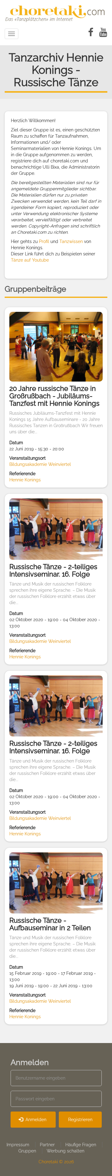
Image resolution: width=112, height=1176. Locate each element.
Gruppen (27, 1150)
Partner (47, 1144)
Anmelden (35, 1119)
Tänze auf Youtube (30, 260)
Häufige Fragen (80, 1144)
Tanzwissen (71, 241)
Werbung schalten (65, 1150)
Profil (44, 241)
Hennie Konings (25, 479)
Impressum (18, 1144)
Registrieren (80, 1119)
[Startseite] (56, 12)
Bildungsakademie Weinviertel (40, 464)
